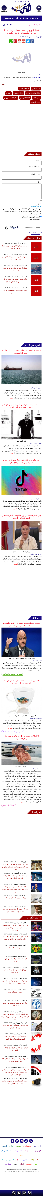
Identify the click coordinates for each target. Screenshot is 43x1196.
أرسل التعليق (35, 232)
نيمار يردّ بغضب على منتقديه (15, 947)
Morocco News (18, 93)
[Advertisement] (21, 128)
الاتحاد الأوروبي (37, 77)
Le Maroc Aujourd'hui (33, 93)
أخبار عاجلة (31, 25)
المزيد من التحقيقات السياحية (13, 674)
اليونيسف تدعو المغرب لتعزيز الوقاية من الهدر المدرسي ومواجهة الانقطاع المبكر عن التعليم (15, 866)
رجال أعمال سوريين (11, 98)
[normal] (7, 24)
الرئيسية (39, 25)
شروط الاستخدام (36, 206)
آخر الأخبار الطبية (8, 805)
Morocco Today (24, 88)
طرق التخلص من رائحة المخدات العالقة (15, 898)
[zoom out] (10, 24)
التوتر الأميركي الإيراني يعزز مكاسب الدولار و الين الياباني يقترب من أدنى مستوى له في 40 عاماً (15, 1016)
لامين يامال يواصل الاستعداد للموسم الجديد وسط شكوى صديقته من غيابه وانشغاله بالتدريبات (15, 927)
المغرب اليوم (36, 88)
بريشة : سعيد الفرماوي (15, 992)
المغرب (8, 93)
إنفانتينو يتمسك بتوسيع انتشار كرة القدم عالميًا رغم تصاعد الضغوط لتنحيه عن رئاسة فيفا (15, 889)
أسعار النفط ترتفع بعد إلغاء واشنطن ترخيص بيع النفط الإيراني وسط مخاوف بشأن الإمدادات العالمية (15, 1072)
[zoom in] (4, 24)
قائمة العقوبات (35, 102)
